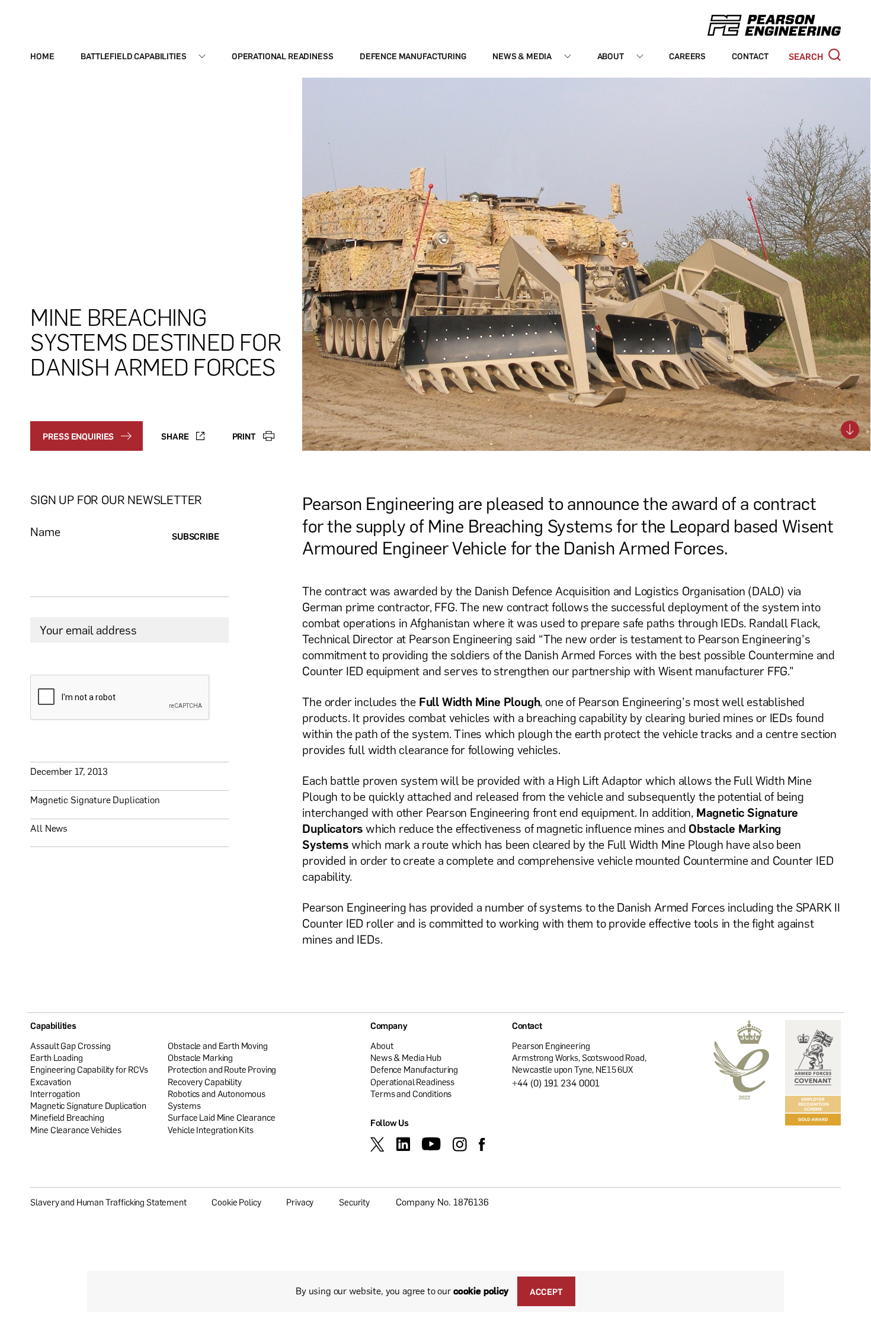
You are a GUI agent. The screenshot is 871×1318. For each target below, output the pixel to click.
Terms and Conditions (410, 1093)
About (610, 56)
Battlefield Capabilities (133, 56)
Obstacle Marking (200, 1057)
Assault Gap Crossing (70, 1045)
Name (45, 531)
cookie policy (480, 1291)
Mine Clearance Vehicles (75, 1129)
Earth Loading (56, 1057)
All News (49, 828)
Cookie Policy (236, 1202)
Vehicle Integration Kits (210, 1129)
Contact (750, 56)
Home (42, 56)
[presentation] (120, 698)
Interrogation (54, 1093)
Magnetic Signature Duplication (94, 800)
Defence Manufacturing (413, 56)
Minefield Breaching (67, 1117)
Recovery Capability (204, 1081)
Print (244, 436)
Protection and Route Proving (222, 1069)
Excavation (50, 1081)
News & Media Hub (405, 1057)
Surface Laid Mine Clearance (221, 1117)
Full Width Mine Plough (479, 701)
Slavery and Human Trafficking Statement (108, 1202)
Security (354, 1202)
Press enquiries (78, 436)
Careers (687, 56)
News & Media (522, 56)
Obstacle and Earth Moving (217, 1045)
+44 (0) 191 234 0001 (556, 1083)
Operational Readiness (283, 56)
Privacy (299, 1202)
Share (174, 436)
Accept (546, 1291)
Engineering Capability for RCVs (89, 1069)
